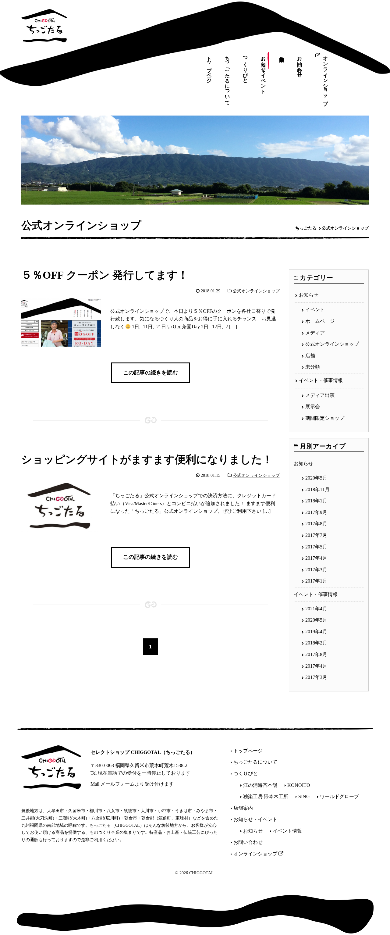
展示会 (312, 406)
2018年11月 (317, 489)
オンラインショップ (325, 78)
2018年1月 (316, 500)
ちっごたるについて (227, 78)
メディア (315, 332)
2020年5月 (316, 477)
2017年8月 (316, 523)
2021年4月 (316, 608)
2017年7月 (316, 535)
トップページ (209, 67)
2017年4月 (316, 558)
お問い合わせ (299, 64)
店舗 (310, 355)
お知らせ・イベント (263, 72)
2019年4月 (316, 631)
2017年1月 (316, 580)
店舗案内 (281, 55)
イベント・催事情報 (321, 380)
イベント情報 (287, 830)
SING (304, 796)
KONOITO (298, 785)
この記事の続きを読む (150, 372)
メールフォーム (118, 784)
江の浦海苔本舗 (260, 785)
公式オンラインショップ (256, 291)
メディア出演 (320, 395)
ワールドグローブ (339, 796)
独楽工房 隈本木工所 (265, 796)
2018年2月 (316, 642)
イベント (315, 309)
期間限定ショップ (324, 418)
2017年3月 (316, 569)
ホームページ (320, 321)
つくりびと (245, 66)
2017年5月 (316, 546)
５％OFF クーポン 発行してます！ (104, 275)
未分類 (312, 366)
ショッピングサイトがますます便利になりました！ (147, 460)
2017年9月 (316, 512)
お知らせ (308, 295)
